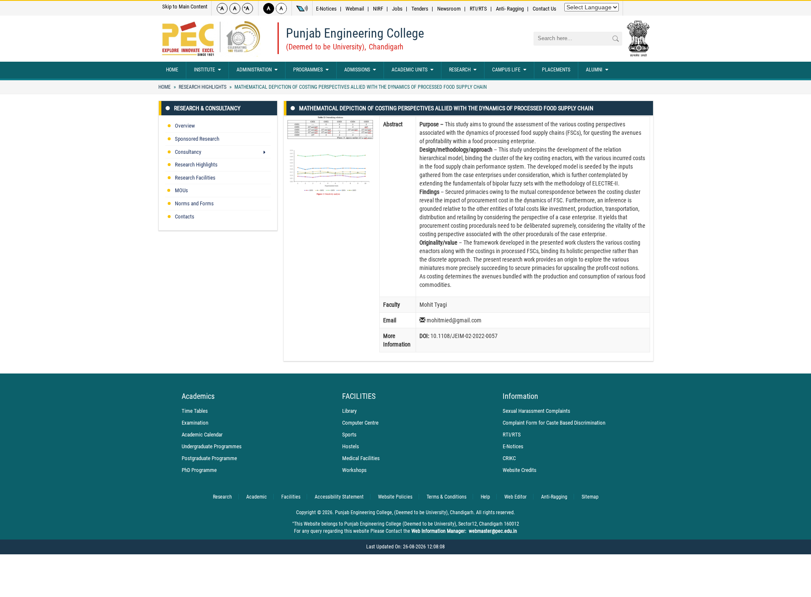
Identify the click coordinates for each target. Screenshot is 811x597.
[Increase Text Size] (247, 8)
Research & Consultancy (207, 108)
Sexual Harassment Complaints (536, 411)
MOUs (181, 190)
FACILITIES (359, 396)
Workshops (354, 470)
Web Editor (515, 497)
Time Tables (195, 411)
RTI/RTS (478, 8)
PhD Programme (199, 470)
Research (460, 70)
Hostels (350, 446)
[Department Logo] (211, 39)
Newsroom (449, 8)
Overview (185, 126)
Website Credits (519, 470)
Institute (204, 70)
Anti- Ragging (510, 8)
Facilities (290, 497)
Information (520, 396)
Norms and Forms (194, 203)
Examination (195, 423)
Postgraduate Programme (209, 458)
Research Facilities (195, 177)
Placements (556, 70)
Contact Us (544, 8)
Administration (254, 70)
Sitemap (590, 497)
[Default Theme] (281, 8)
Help (485, 497)
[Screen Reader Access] (302, 8)
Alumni (594, 70)
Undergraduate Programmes (212, 446)
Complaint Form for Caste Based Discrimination (554, 423)
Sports (349, 434)
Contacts (184, 216)
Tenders (419, 8)
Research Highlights (202, 87)
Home (172, 70)
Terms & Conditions (446, 497)
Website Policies (395, 497)
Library (349, 411)
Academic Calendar (202, 434)
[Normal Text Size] (234, 8)
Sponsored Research (197, 139)
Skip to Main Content (184, 6)
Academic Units (409, 70)
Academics (198, 396)
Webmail (355, 8)
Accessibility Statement (339, 497)
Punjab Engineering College (355, 33)
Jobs (397, 8)
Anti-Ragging (554, 497)
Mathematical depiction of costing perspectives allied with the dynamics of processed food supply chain (360, 87)
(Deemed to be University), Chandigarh (344, 46)
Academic (256, 497)
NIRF (378, 8)
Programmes (308, 70)
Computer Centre (360, 423)
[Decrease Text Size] (222, 8)
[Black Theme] (268, 8)
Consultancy (188, 152)
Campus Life (506, 70)
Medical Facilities (361, 458)
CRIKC (509, 458)
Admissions (357, 70)
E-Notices (326, 8)
